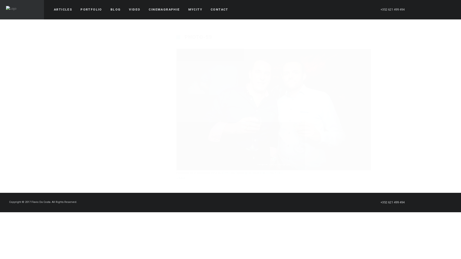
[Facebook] (416, 9)
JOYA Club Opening (234, 173)
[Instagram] (433, 9)
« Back (180, 178)
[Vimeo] (442, 9)
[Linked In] (450, 9)
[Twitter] (424, 9)
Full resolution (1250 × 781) (265, 173)
